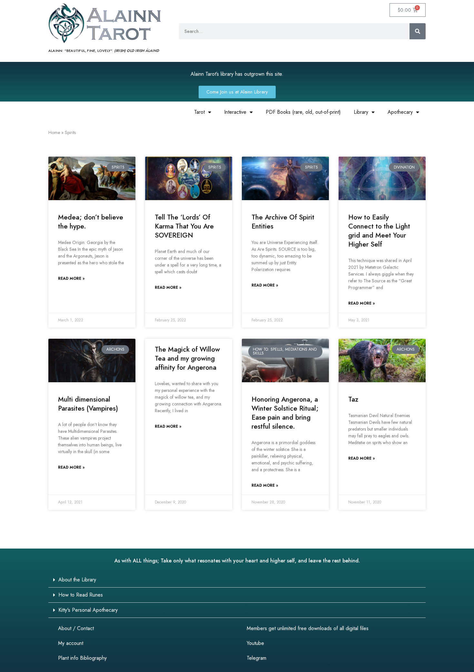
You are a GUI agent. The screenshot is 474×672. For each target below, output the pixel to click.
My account (70, 643)
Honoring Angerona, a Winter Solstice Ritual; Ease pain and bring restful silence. (285, 412)
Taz (353, 399)
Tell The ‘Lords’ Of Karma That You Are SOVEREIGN (184, 226)
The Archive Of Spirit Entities (283, 221)
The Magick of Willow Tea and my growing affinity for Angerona (187, 358)
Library (361, 112)
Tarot (199, 112)
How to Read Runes (80, 595)
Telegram (256, 658)
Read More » (71, 278)
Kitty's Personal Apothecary (88, 610)
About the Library (77, 579)
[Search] (418, 31)
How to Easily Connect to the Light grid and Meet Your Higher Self (379, 230)
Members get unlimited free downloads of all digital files (308, 628)
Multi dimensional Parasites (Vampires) (88, 403)
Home (54, 132)
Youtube (255, 643)
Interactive (235, 112)
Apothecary (400, 112)
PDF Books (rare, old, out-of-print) (303, 112)
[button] (237, 580)
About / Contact (76, 628)
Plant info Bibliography (82, 658)
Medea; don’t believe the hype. (90, 221)
